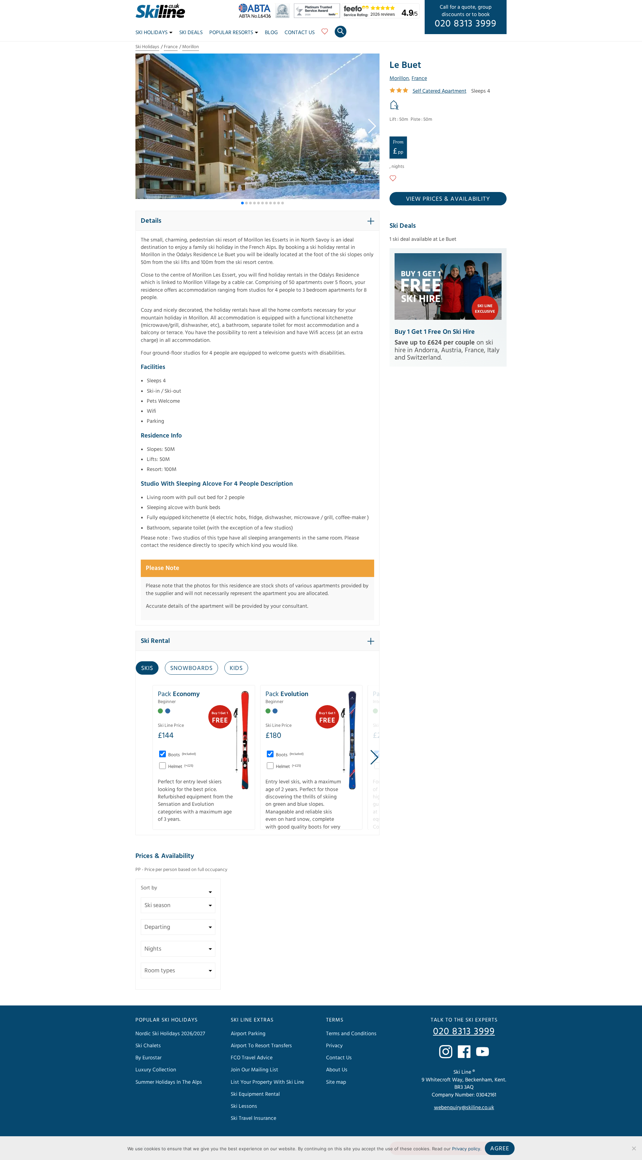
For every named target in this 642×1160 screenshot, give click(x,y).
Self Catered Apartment (439, 91)
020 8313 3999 (466, 23)
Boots (181, 755)
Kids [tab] (236, 668)
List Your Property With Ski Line (267, 1082)
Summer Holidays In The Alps (168, 1082)
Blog (271, 32)
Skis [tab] (147, 668)
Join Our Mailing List (254, 1069)
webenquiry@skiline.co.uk (464, 1107)
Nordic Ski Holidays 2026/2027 (170, 1033)
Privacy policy (466, 1148)
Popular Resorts (231, 32)
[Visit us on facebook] (464, 1051)
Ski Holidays (151, 32)
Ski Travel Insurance (253, 1118)
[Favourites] (324, 33)
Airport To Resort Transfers (261, 1045)
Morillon (190, 47)
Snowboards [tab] (191, 668)
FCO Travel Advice (252, 1057)
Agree (499, 1148)
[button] (371, 126)
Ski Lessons (244, 1106)
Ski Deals (191, 32)
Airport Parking (248, 1033)
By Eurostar (148, 1057)
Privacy (334, 1045)
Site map (336, 1082)
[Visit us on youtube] (482, 1051)
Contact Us (300, 32)
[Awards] (318, 16)
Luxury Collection (155, 1069)
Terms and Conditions (351, 1033)
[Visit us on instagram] (445, 1051)
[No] (633, 1148)
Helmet (180, 766)
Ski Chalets (148, 1045)
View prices (448, 199)
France (171, 47)
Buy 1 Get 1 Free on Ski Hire (435, 331)
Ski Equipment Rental (255, 1094)
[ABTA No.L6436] (256, 16)
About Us (336, 1069)
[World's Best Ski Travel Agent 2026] (284, 16)
